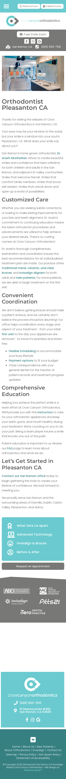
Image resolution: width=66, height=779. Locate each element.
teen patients (25, 278)
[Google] (39, 41)
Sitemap (11, 754)
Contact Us (54, 750)
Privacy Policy (28, 754)
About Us (28, 746)
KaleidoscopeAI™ (33, 770)
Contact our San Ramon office (23, 476)
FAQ (10, 448)
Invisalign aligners (32, 273)
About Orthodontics (17, 750)
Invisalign (38, 750)
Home (16, 746)
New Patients (45, 746)
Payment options (21, 361)
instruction (45, 412)
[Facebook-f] (26, 41)
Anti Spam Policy (49, 754)
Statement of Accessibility (33, 758)
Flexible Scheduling (22, 351)
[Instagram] (33, 41)
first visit (8, 334)
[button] (6, 6)
